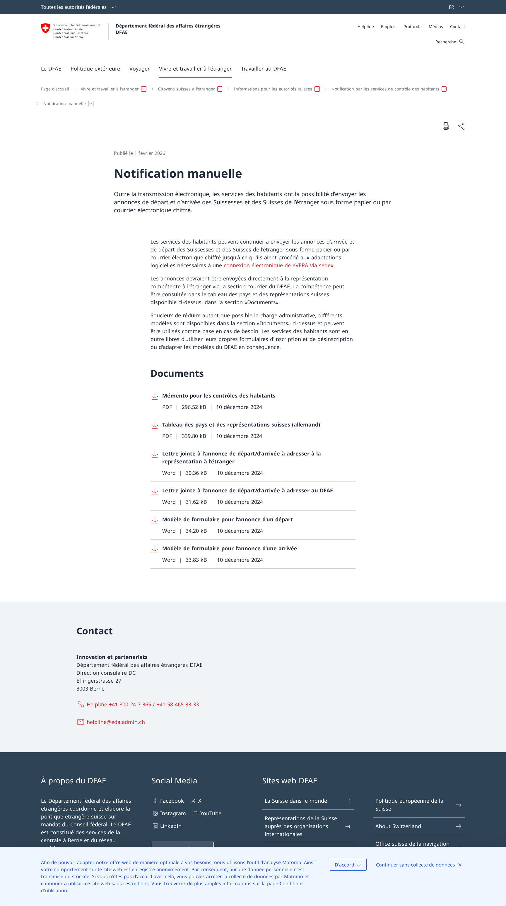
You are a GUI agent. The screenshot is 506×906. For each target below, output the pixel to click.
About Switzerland (398, 826)
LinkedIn (171, 825)
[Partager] (461, 126)
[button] (51, 68)
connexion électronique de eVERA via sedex (279, 265)
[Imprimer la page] (445, 126)
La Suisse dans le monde (296, 800)
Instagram (173, 813)
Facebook (172, 800)
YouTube (210, 813)
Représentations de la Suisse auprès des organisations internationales (301, 826)
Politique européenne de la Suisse (409, 804)
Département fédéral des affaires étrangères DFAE (169, 29)
